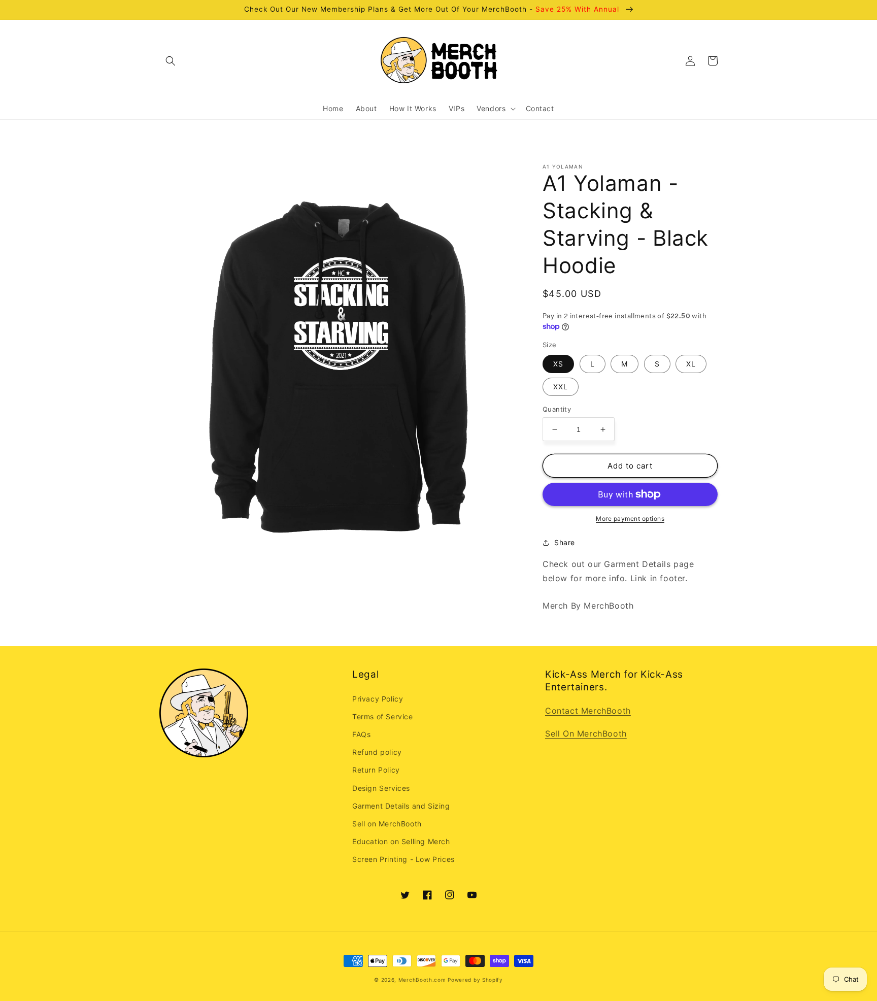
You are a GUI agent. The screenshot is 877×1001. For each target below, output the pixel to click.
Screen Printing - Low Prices (403, 859)
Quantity (557, 409)
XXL (560, 386)
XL (691, 363)
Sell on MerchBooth (387, 823)
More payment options (630, 518)
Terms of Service (382, 716)
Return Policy (376, 769)
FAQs (361, 734)
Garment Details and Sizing (401, 806)
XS (558, 363)
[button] (170, 61)
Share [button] (564, 542)
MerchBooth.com (422, 980)
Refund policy (377, 752)
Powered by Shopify (475, 980)
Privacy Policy (377, 698)
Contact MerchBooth (588, 711)
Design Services (381, 788)
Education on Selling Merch (401, 841)
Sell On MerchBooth (586, 733)
